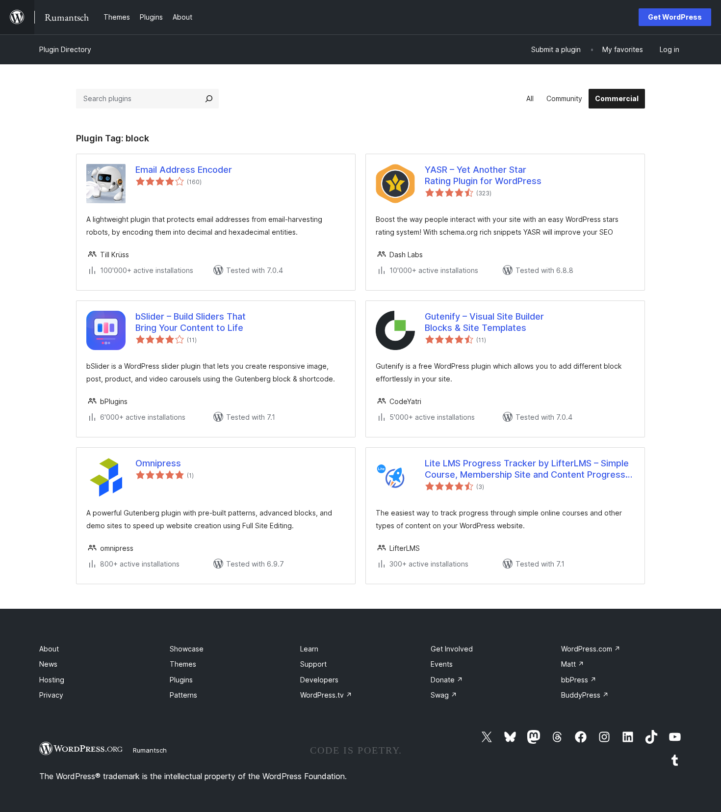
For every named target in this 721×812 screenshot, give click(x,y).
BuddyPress (585, 695)
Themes (183, 664)
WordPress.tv (326, 695)
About (49, 649)
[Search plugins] (209, 98)
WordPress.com (590, 649)
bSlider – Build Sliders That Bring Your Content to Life (190, 322)
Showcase (187, 649)
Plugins (181, 680)
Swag (444, 695)
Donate (447, 680)
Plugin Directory (65, 49)
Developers (319, 680)
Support (313, 664)
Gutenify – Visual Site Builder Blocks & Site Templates (484, 322)
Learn (309, 649)
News (48, 664)
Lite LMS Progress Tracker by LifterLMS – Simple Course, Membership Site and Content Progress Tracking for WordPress (527, 469)
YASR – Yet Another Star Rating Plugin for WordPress (483, 175)
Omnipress (158, 463)
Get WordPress (675, 17)
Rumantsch (150, 750)
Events (442, 664)
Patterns (183, 695)
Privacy (51, 695)
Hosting (51, 680)
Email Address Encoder (183, 169)
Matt (572, 664)
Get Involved (452, 649)
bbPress (578, 680)
